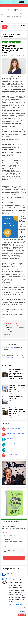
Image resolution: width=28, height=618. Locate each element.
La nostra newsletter (12, 444)
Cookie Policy (19, 604)
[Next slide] (26, 5)
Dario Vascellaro (14, 391)
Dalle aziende (10, 438)
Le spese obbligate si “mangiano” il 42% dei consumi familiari (13, 5)
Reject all (22, 608)
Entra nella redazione (12, 454)
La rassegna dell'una (15, 42)
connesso (12, 347)
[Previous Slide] (24, 5)
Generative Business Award (13, 428)
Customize (22, 611)
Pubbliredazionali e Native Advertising (16, 433)
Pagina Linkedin (11, 573)
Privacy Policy (12, 604)
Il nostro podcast (11, 449)
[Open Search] (26, 21)
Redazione (6, 55)
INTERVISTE (5, 42)
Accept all (22, 615)
